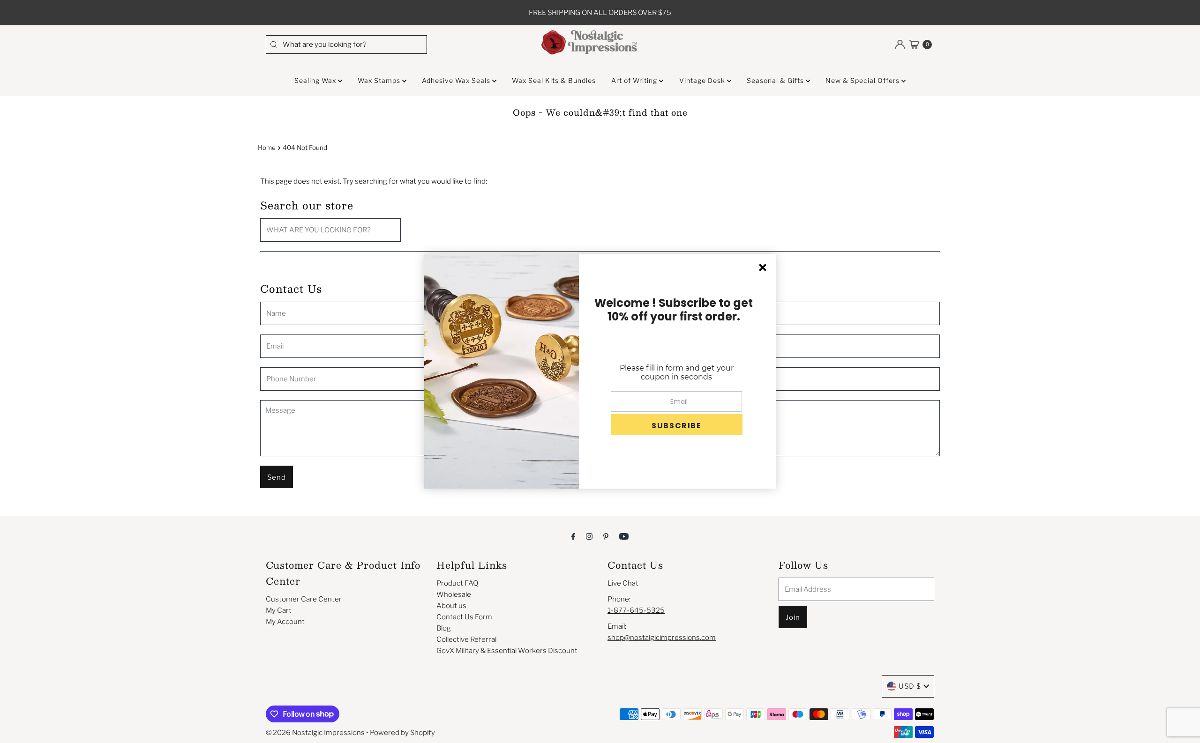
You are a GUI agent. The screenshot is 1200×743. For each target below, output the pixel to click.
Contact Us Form (464, 617)
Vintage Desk (703, 80)
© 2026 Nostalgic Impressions (315, 732)
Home (267, 147)
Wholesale (453, 594)
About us (451, 606)
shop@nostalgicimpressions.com (662, 637)
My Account (285, 621)
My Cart (279, 610)
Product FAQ (457, 583)
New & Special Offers (863, 80)
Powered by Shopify (402, 732)
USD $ (910, 686)
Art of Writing (635, 80)
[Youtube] (624, 536)
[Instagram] (589, 536)
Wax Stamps (380, 80)
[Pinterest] (605, 536)
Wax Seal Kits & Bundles (554, 80)
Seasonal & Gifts (776, 80)
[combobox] (347, 44)
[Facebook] (573, 536)
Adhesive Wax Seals (457, 80)
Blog (443, 628)
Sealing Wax (316, 80)
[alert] (600, 371)
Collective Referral (466, 639)
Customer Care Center (304, 599)
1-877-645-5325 (636, 610)
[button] (676, 424)
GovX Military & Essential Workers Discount (507, 650)
